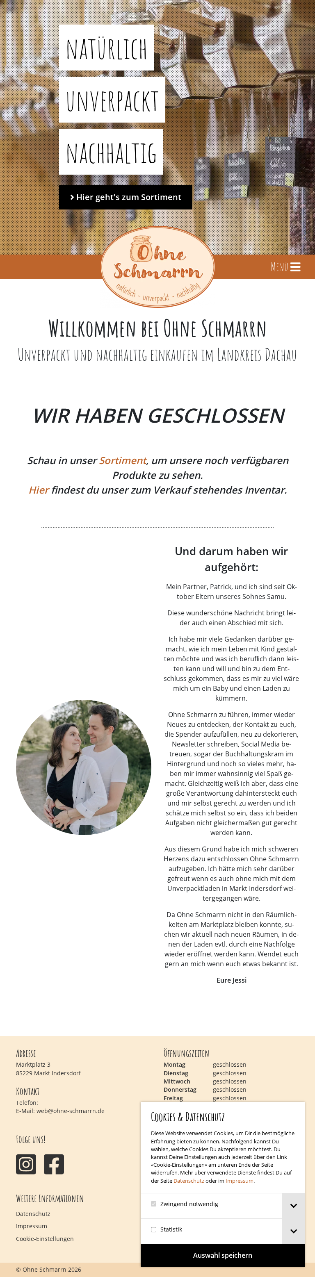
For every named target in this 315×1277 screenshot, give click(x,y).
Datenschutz (188, 1180)
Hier (38, 489)
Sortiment (122, 460)
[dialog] (223, 1184)
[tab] (293, 1206)
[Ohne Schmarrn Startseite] (157, 267)
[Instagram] (26, 1163)
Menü (280, 266)
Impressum (239, 1180)
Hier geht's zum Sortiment (127, 197)
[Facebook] (54, 1163)
